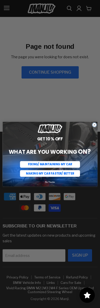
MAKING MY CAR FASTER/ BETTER (50, 173)
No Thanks (50, 182)
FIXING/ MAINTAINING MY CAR (50, 164)
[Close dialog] (94, 125)
